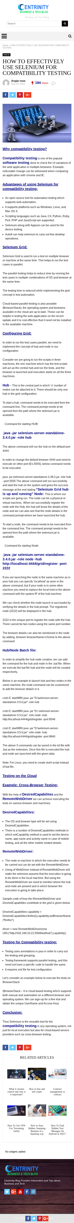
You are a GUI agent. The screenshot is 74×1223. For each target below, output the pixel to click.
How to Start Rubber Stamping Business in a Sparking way (36, 1129)
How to (6, 55)
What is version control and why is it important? (16, 1092)
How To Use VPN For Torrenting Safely (16, 1128)
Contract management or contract (57, 1092)
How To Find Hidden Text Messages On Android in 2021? (57, 1129)
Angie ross (18, 80)
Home (5, 45)
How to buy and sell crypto (37, 1090)
